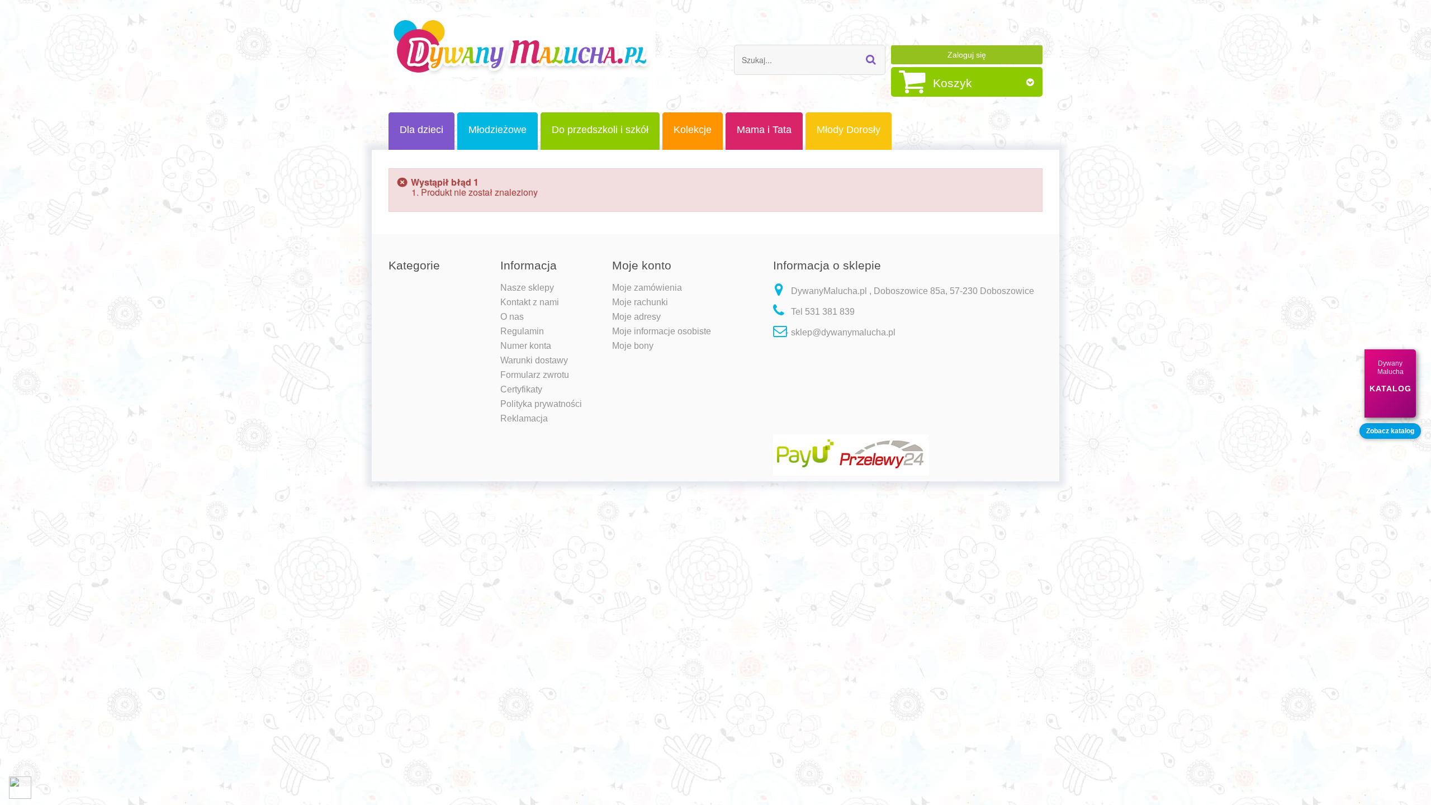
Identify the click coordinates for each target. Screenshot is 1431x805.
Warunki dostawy (534, 360)
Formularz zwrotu (534, 375)
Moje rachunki (640, 302)
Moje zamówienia (647, 287)
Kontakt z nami (529, 302)
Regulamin (522, 331)
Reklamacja (524, 418)
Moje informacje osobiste (661, 331)
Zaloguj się (966, 54)
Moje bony (632, 346)
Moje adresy (636, 316)
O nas (512, 316)
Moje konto (641, 265)
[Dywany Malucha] (522, 47)
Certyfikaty (521, 389)
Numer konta (525, 346)
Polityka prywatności (541, 404)
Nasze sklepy (527, 287)
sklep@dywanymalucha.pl (843, 332)
